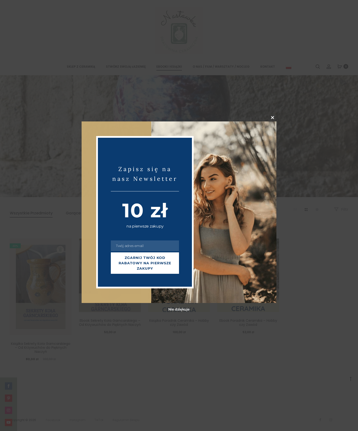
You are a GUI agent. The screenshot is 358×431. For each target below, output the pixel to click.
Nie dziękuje (178, 309)
